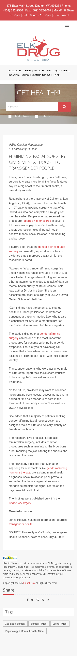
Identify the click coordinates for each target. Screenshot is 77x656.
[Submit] (64, 107)
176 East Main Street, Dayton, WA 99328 (33, 5)
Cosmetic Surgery (15, 623)
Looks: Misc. (60, 623)
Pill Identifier (42, 70)
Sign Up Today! (41, 74)
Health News (22, 116)
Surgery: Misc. (39, 623)
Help (28, 70)
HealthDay (29, 583)
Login (57, 74)
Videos (45, 116)
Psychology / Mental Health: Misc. (24, 631)
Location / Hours (18, 74)
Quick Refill (62, 70)
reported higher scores (37, 221)
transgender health (21, 524)
